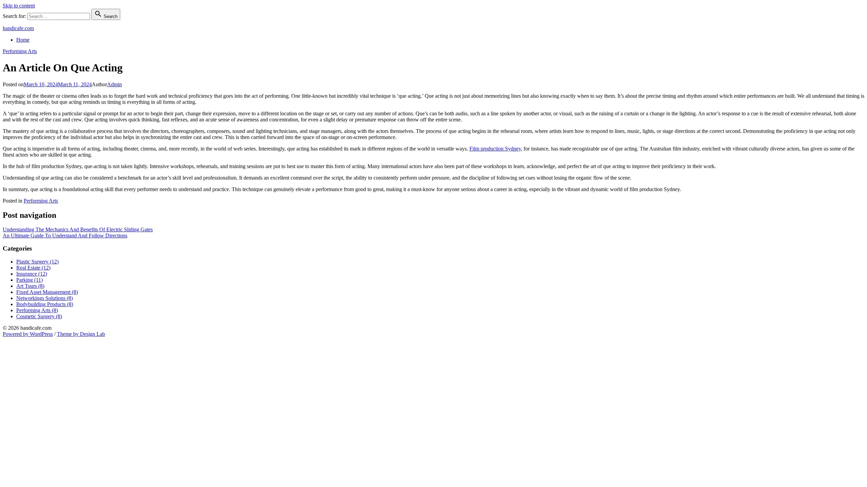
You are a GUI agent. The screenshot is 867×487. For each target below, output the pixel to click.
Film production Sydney (495, 149)
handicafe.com (18, 28)
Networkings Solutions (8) (44, 298)
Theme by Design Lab (81, 334)
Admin (114, 84)
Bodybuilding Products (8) (44, 304)
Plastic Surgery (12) (37, 261)
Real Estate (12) (33, 268)
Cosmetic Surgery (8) (39, 316)
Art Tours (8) (30, 286)
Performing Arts (20, 51)
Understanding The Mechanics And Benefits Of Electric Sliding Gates (78, 229)
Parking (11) (29, 280)
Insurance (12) (31, 274)
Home (22, 40)
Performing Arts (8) (37, 310)
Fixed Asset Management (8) (47, 292)
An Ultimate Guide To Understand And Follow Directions (65, 235)
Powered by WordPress (28, 334)
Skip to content (19, 5)
